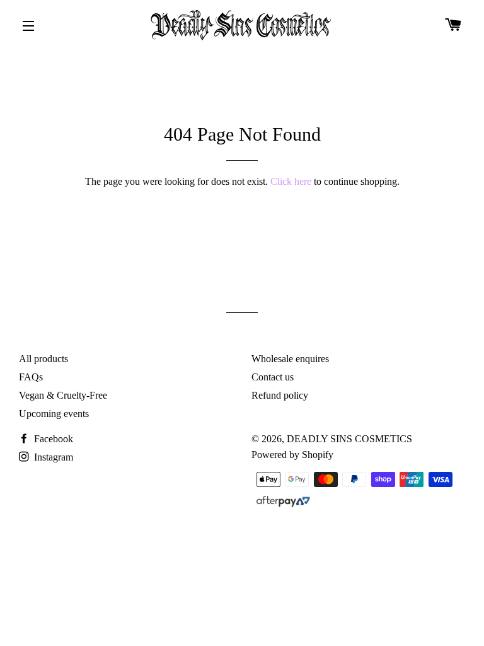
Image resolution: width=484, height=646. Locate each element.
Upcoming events (54, 413)
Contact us (272, 377)
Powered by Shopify (292, 454)
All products (43, 358)
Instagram (52, 457)
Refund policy (279, 395)
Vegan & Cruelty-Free (63, 395)
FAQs (31, 377)
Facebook (52, 438)
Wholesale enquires (290, 358)
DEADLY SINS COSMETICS (349, 438)
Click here (290, 181)
